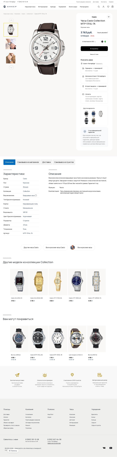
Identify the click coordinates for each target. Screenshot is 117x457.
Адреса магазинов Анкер (54, 443)
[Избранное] (108, 6)
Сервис (111, 2)
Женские (72, 417)
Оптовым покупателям (32, 422)
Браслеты (94, 414)
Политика (28, 428)
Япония (25, 187)
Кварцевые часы (29, 195)
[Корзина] (113, 6)
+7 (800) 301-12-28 (22, 2)
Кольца (93, 420)
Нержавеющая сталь (30, 204)
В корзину (94, 49)
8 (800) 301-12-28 (32, 439)
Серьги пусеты (96, 425)
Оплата (5, 417)
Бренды (53, 7)
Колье (93, 417)
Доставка (96, 2)
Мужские (72, 414)
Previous (11, 20)
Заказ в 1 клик (94, 54)
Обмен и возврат (8, 422)
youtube (110, 447)
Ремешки (72, 425)
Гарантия (6, 420)
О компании (29, 414)
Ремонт (28, 425)
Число (62, 187)
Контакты (104, 2)
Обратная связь (8, 428)
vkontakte (104, 447)
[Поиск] (98, 6)
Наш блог (50, 414)
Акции (49, 417)
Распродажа (84, 7)
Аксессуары (73, 7)
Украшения (62, 7)
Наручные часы (30, 7)
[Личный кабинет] (103, 6)
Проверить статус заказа (11, 425)
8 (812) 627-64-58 (54, 439)
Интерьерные (43, 7)
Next (11, 68)
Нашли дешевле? (102, 32)
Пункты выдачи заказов (83, 2)
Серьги (93, 422)
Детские (72, 420)
